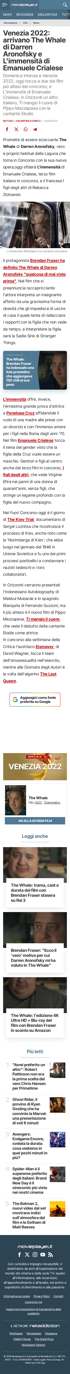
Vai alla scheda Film (35, 821)
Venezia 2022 (35, 763)
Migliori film (47, 14)
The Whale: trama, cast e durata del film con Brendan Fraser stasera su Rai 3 (35, 893)
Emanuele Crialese (36, 440)
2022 (38, 802)
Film (25, 22)
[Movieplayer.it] (24, 5)
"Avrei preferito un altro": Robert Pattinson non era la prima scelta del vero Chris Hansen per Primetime (29, 1076)
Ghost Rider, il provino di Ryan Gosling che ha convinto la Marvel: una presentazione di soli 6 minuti (29, 1111)
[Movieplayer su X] (27, 1254)
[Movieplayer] (35, 1247)
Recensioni (24, 14)
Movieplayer (11, 22)
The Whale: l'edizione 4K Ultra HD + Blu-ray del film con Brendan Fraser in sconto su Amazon (35, 1023)
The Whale (38, 798)
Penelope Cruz (20, 413)
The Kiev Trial (20, 519)
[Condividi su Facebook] (7, 129)
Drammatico (52, 802)
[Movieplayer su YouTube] (43, 1254)
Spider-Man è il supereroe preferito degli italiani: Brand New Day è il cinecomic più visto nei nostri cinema (29, 1181)
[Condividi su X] (16, 129)
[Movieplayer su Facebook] (19, 1254)
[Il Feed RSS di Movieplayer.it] (50, 1254)
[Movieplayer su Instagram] (35, 1254)
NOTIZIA (8, 120)
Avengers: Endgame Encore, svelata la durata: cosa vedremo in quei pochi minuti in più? (29, 1146)
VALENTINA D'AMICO (28, 120)
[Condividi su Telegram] (35, 129)
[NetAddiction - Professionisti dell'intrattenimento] (44, 1326)
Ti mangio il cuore (43, 619)
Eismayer (45, 646)
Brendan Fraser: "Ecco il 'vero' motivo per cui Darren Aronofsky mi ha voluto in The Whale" (33, 958)
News (7, 14)
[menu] (5, 5)
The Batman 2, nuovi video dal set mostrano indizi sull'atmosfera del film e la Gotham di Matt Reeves (29, 1215)
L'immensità (14, 399)
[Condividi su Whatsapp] (26, 129)
